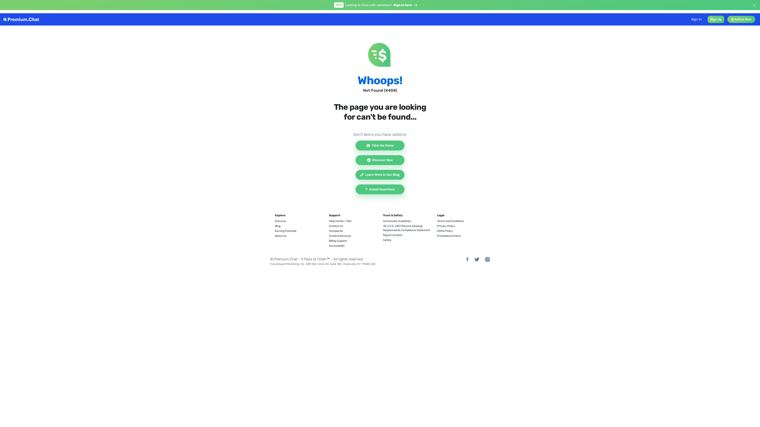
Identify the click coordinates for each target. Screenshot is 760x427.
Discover (280, 221)
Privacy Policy (446, 226)
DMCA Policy (445, 231)
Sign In (696, 19)
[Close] (754, 4)
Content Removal (340, 236)
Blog (277, 226)
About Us (280, 236)
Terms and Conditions (450, 221)
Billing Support (338, 241)
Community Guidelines (397, 221)
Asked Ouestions (382, 189)
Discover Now (382, 160)
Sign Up (716, 19)
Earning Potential (285, 231)
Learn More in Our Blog (382, 175)
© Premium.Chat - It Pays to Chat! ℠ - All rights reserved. (316, 259)
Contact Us (336, 226)
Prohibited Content (449, 236)
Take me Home (383, 145)
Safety (387, 240)
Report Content (392, 235)
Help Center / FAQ (340, 221)
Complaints (336, 231)
